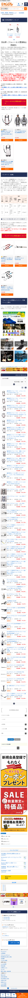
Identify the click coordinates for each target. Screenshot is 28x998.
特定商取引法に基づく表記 (6, 956)
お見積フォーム (4, 967)
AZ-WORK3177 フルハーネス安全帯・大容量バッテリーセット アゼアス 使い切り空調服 (16, 649)
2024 (3, 887)
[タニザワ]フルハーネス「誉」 (14, 594)
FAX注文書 (3, 965)
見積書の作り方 (6, 841)
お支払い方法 (5, 838)
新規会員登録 (3, 985)
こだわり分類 (4, 728)
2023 (3, 889)
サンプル (2, 969)
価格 (2, 733)
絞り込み (8, 996)
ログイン (22, 5)
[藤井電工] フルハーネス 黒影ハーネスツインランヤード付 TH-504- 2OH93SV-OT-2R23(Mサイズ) (16, 436)
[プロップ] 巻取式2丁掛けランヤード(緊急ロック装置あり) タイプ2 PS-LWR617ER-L (16, 572)
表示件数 (17, 382)
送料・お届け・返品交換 (6, 971)
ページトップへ (14, 988)
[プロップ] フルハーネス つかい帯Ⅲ (15, 503)
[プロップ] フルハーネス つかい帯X (15, 489)
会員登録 (18, 5)
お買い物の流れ (4, 976)
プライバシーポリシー (5, 955)
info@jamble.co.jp (5, 926)
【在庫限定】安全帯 (11, 601)
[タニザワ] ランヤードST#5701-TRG (15, 678)
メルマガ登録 (3, 983)
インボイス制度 (4, 960)
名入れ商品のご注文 (5, 978)
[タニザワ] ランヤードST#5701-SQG (15, 665)
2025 (3, 886)
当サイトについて (6, 844)
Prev (3, 901)
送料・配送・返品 (6, 836)
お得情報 (3, 724)
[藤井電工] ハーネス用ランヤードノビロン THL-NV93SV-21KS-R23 (7, 260)
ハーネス (3, 719)
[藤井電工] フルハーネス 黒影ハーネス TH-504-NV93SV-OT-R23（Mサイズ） (7, 163)
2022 (3, 890)
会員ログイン (3, 982)
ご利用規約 (3, 953)
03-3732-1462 (7, 918)
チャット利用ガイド (5, 935)
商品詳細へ (7, 140)
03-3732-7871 (7, 917)
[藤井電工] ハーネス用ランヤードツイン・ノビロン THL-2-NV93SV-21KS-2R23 (7, 289)
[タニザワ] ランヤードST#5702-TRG (15, 672)
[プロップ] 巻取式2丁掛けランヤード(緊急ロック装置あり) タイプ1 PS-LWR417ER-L (16, 563)
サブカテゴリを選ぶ (5, 715)
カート (14, 995)
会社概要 (2, 958)
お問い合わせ (14, 942)
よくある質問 (3, 964)
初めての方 (3, 974)
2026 (3, 885)
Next (25, 901)
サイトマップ (3, 951)
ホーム (2, 996)
